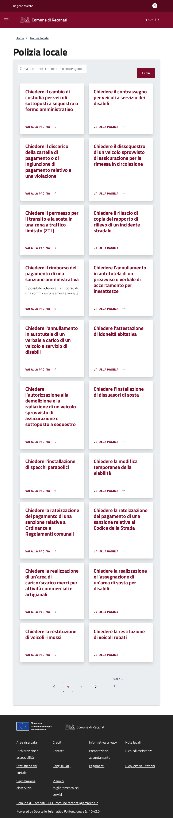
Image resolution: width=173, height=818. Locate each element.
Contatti (59, 750)
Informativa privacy (103, 742)
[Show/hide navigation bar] (6, 20)
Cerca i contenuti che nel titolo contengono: (51, 68)
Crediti (57, 742)
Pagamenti (96, 765)
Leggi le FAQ (61, 765)
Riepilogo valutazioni (140, 765)
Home (20, 38)
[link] (41, 126)
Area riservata (26, 742)
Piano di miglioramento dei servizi (66, 787)
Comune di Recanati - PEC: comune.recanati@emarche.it (57, 802)
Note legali (133, 742)
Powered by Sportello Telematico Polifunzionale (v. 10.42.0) (58, 811)
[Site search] (157, 20)
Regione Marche (23, 6)
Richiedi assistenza (139, 750)
